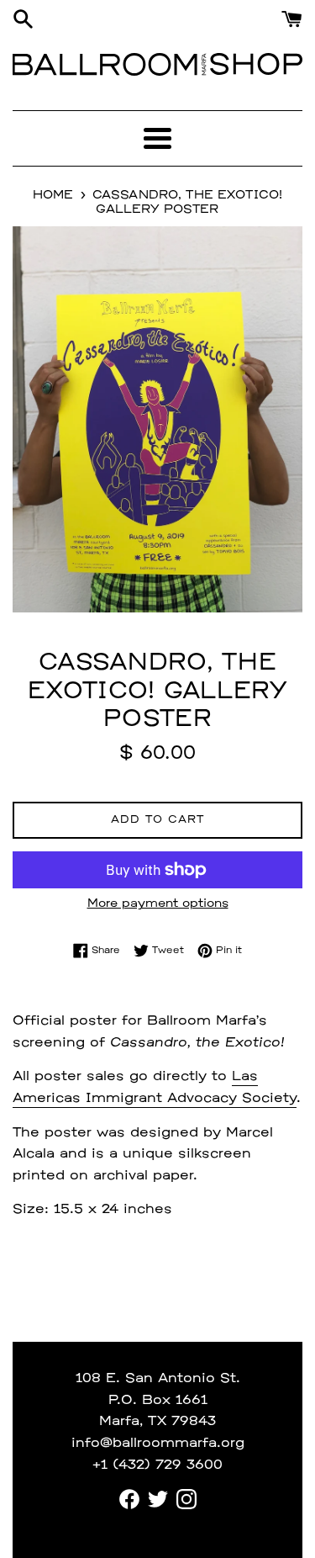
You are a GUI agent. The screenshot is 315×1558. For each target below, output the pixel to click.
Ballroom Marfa (111, 64)
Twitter (158, 1499)
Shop (256, 64)
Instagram (186, 1499)
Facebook (129, 1499)
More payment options (157, 904)
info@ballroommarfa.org (157, 1443)
